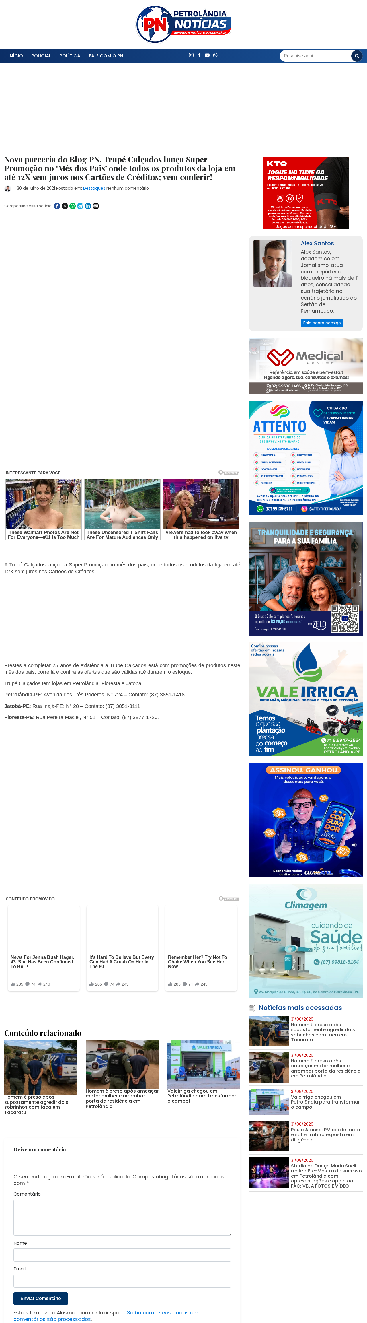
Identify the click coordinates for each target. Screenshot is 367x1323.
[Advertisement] (122, 112)
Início (16, 56)
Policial (41, 56)
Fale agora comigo (322, 323)
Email (19, 1257)
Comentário (27, 1182)
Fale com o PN (106, 56)
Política (70, 56)
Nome (20, 1231)
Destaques (94, 188)
